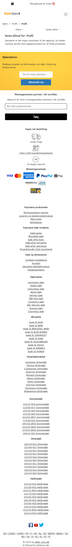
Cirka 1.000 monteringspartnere (36, 153)
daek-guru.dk (42, 542)
